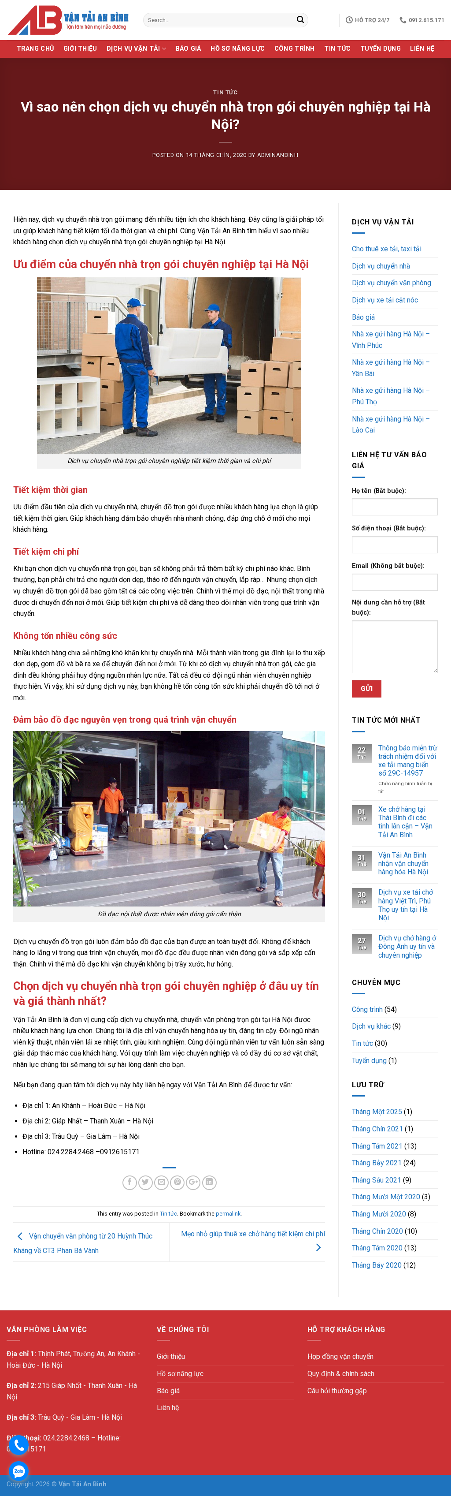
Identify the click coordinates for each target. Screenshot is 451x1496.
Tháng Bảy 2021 (377, 1163)
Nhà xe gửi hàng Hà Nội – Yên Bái (391, 368)
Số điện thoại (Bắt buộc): (389, 528)
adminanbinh (278, 155)
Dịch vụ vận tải (133, 48)
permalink (228, 1213)
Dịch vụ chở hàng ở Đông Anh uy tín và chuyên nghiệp (407, 946)
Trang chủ (35, 48)
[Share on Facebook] (129, 1182)
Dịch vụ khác (371, 1026)
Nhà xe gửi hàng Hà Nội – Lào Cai (391, 425)
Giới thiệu (80, 48)
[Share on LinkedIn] (209, 1182)
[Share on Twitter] (145, 1182)
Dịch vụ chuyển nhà (381, 266)
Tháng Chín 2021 (377, 1129)
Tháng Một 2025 (377, 1112)
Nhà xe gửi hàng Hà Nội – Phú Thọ (391, 396)
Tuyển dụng (380, 48)
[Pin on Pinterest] (177, 1182)
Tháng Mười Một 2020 (386, 1197)
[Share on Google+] (193, 1182)
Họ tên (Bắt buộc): (379, 491)
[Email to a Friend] (161, 1182)
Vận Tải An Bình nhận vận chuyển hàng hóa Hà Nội (403, 863)
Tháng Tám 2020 (377, 1248)
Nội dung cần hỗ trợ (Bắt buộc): (388, 607)
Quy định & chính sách (340, 1373)
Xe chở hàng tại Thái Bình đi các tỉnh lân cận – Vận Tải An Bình (405, 822)
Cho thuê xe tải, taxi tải (386, 249)
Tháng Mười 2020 (379, 1214)
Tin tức (337, 48)
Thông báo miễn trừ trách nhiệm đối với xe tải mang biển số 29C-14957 (407, 761)
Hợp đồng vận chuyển (340, 1356)
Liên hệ (422, 48)
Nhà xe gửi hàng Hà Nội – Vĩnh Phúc (391, 340)
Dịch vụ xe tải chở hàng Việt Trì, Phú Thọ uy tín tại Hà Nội (405, 905)
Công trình (294, 48)
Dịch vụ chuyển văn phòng (391, 283)
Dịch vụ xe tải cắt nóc (385, 300)
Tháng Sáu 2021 (376, 1180)
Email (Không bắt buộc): (388, 566)
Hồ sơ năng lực (238, 48)
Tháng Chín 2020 (377, 1231)
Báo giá (188, 48)
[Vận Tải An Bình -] (68, 20)
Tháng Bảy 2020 (377, 1265)
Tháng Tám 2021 (377, 1146)
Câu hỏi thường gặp (337, 1391)
